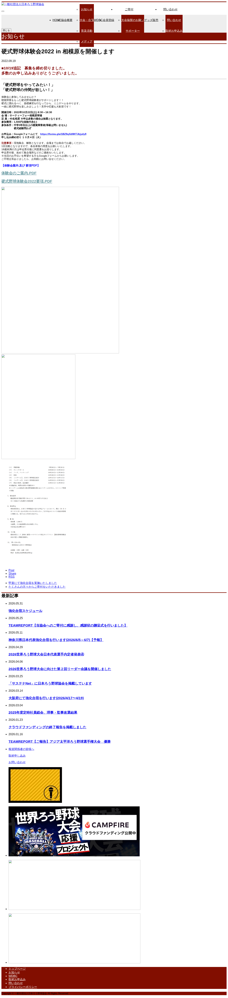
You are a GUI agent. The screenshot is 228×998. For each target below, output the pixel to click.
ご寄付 (129, 9)
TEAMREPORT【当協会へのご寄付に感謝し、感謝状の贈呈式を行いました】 (68, 625)
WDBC (98, 20)
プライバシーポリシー (23, 986)
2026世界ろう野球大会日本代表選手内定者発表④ (46, 654)
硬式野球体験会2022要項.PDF (26, 181)
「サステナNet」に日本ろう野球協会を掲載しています (50, 683)
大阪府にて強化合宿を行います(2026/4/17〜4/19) (46, 698)
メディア (86, 41)
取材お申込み (174, 30)
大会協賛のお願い (132, 20)
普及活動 (86, 30)
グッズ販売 (151, 20)
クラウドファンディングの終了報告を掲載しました (47, 727)
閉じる (6, 30)
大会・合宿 (87, 20)
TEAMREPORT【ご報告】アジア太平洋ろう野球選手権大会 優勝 (60, 741)
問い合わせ (170, 9)
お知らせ (86, 9)
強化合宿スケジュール (25, 611)
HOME (57, 20)
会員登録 (108, 20)
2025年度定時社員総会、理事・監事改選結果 (43, 712)
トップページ (17, 968)
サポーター (133, 30)
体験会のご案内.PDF (19, 173)
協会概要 (66, 20)
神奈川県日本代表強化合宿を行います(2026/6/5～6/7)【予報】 (56, 640)
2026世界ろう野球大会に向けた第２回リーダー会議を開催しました (60, 669)
